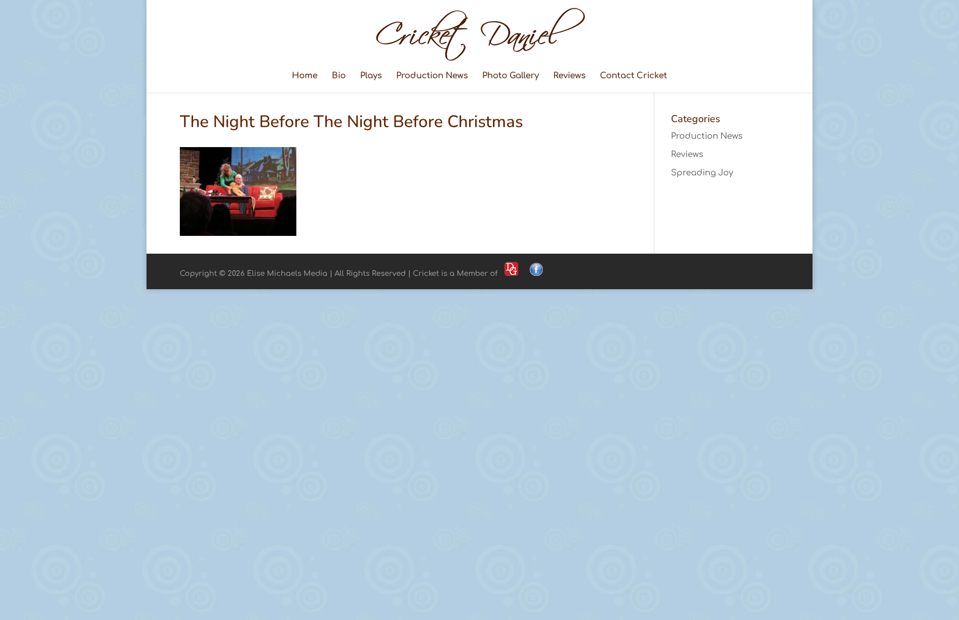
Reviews (569, 76)
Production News (432, 76)
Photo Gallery (510, 76)
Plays (371, 76)
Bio (339, 76)
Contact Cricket (633, 76)
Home (304, 76)
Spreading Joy (702, 173)
